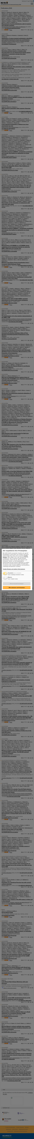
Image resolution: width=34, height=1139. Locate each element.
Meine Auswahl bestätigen (17, 583)
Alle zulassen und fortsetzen (17, 587)
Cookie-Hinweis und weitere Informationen (14, 569)
